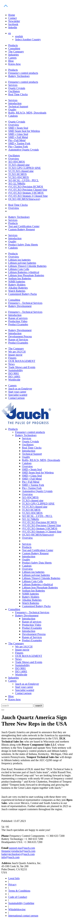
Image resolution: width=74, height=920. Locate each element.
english (19, 36)
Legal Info (14, 878)
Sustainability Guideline (21, 903)
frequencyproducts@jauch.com (18, 851)
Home (11, 14)
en (9, 33)
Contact (12, 18)
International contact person (23, 915)
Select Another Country (28, 39)
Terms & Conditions (19, 890)
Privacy (12, 884)
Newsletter (14, 21)
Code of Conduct (17, 896)
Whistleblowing (16, 909)
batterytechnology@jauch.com (18, 854)
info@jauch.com (10, 857)
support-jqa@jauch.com (22, 847)
